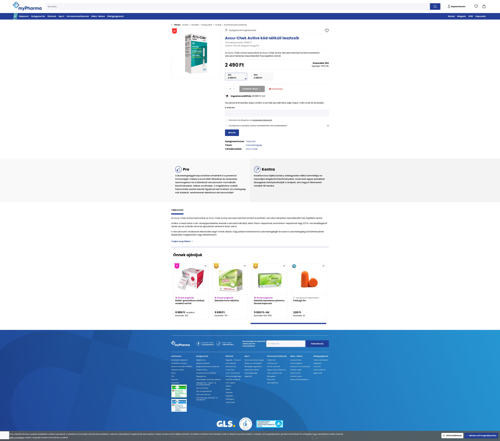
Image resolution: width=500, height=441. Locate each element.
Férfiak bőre (271, 380)
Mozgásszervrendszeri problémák (207, 367)
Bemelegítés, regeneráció (253, 367)
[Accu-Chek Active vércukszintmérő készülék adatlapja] (248, 291)
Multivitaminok (231, 367)
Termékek (195, 25)
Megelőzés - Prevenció (233, 360)
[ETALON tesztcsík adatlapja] (287, 291)
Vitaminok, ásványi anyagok (254, 360)
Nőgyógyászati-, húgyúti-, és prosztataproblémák (206, 384)
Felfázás (228, 386)
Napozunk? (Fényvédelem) (299, 380)
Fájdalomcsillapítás (203, 363)
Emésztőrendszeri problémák (235, 25)
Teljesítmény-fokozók (252, 370)
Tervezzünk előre (295, 360)
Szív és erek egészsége (233, 376)
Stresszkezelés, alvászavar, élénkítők (208, 380)
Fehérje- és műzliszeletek (253, 363)
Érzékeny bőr (271, 360)
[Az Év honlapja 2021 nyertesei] (245, 423)
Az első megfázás (296, 363)
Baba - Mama (296, 356)
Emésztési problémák (233, 380)
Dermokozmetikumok (277, 356)
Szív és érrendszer (202, 388)
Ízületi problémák (319, 370)
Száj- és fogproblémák (204, 391)
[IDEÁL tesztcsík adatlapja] (327, 291)
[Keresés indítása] (435, 6)
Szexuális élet (230, 402)
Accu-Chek (252, 148)
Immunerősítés (231, 363)
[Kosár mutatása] (484, 6)
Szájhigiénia (230, 399)
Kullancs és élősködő (321, 360)
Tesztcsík (251, 141)
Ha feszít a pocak (296, 376)
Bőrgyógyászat (201, 376)
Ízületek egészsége (251, 373)
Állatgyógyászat (321, 356)
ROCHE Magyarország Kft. (246, 45)
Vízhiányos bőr (272, 363)
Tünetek (218, 25)
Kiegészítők (248, 376)
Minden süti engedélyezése (482, 435)
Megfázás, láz (200, 360)
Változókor (229, 393)
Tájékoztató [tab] (177, 210)
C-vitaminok (230, 370)
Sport (247, 356)
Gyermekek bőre (272, 383)
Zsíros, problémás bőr (274, 373)
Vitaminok (317, 367)
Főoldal (185, 25)
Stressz (228, 389)
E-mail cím (230, 108)
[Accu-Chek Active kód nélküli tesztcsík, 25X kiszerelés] (196, 54)
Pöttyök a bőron (295, 373)
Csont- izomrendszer (233, 373)
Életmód (229, 356)
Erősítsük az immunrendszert (300, 367)
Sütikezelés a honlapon (14, 437)
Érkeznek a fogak (295, 370)
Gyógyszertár (206, 25)
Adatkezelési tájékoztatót (262, 120)
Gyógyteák (229, 396)
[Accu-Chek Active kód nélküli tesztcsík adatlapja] (209, 291)
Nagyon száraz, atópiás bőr (276, 370)
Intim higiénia (230, 383)
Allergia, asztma (201, 370)
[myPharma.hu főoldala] (27, 6)
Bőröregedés (271, 376)
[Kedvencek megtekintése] (477, 6)
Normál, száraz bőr (273, 367)
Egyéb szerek (318, 373)
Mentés (232, 132)
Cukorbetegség (254, 145)
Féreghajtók (317, 363)
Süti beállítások (454, 435)
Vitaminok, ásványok (203, 395)
